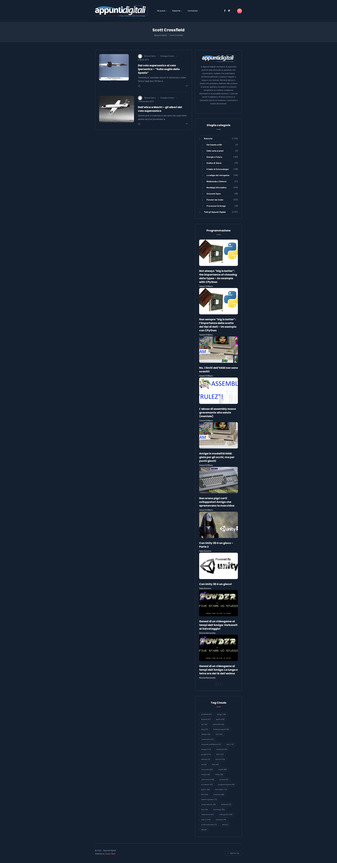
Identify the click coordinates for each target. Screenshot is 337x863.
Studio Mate (110, 854)
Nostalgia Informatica (216, 187)
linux (215, 764)
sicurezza (218, 794)
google (206, 754)
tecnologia (219, 809)
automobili (218, 724)
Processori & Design (216, 206)
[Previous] (216, 684)
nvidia (219, 774)
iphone (220, 759)
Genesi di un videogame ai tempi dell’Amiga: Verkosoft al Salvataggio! (218, 625)
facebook (221, 749)
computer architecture (211, 744)
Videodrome (207, 814)
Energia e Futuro (167, 56)
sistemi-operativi (209, 799)
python (205, 789)
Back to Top (234, 853)
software (226, 804)
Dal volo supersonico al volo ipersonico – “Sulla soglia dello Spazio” (159, 69)
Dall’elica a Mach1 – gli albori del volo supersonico (160, 109)
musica (205, 774)
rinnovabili (221, 789)
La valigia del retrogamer (218, 175)
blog (204, 729)
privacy (223, 779)
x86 (204, 830)
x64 (225, 825)
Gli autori (161, 10)
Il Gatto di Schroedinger (218, 169)
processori (207, 784)
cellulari (205, 734)
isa (204, 764)
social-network (208, 804)
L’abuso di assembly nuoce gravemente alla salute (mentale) (217, 412)
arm (204, 724)
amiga (221, 714)
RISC (204, 794)
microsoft (207, 769)
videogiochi (225, 814)
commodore (207, 739)
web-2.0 (206, 820)
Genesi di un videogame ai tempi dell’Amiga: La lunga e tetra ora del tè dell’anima (218, 669)
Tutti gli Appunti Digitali (215, 212)
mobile (222, 769)
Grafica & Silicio (214, 163)
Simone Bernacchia (207, 633)
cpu (230, 744)
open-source (207, 779)
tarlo (204, 809)
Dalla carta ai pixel (215, 151)
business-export (221, 729)
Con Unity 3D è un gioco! (215, 584)
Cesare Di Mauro (206, 286)
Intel (220, 754)
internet (205, 759)
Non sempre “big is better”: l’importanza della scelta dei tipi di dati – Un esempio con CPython (217, 325)
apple (220, 719)
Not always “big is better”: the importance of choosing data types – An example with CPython (218, 276)
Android (206, 719)
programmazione (226, 784)
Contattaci (193, 10)
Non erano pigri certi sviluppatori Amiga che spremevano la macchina (216, 501)
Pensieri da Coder (215, 200)
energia (206, 749)
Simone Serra (150, 56)
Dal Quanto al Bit (214, 145)
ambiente (206, 714)
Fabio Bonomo (205, 551)
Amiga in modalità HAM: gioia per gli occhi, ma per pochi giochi (216, 457)
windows (221, 820)
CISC (218, 734)
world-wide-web (209, 825)
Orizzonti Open (214, 194)
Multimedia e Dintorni (216, 181)
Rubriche (176, 10)
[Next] (221, 684)
